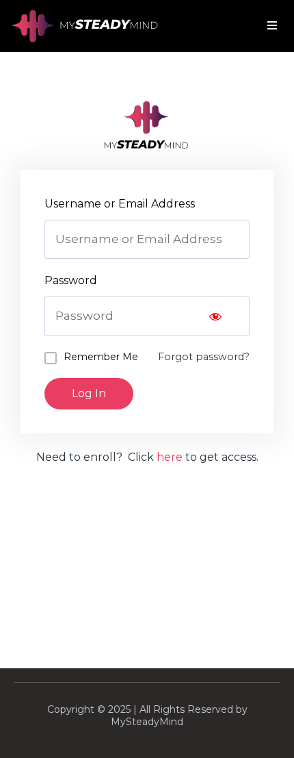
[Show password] (215, 316)
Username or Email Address (119, 203)
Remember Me (101, 357)
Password (70, 280)
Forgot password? (204, 357)
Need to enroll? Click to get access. (147, 457)
